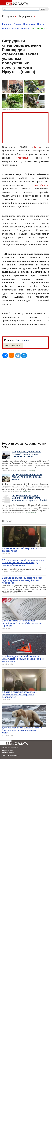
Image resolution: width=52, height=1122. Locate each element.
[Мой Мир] (24, 355)
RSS (17, 755)
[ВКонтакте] (5, 355)
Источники (29, 24)
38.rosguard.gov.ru (12, 110)
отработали (22, 158)
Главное (6, 24)
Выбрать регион (8, 752)
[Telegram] (18, 355)
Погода (41, 24)
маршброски (41, 185)
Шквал (36, 147)
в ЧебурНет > (39, 28)
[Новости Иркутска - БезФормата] (14, 3)
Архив (17, 24)
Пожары (25, 28)
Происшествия (10, 28)
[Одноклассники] (11, 355)
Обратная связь (8, 751)
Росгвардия (22, 340)
